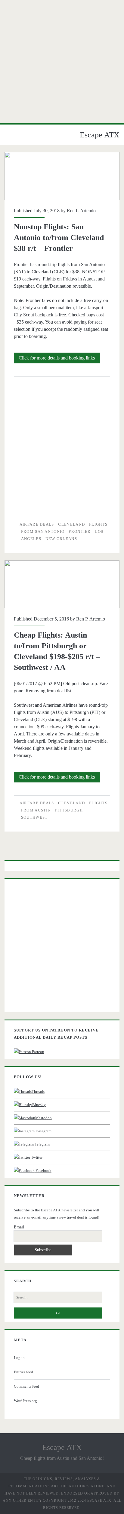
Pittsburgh (69, 810)
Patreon (37, 1051)
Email (19, 1227)
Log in (19, 1357)
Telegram (42, 1144)
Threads (38, 1091)
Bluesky (39, 1104)
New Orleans (61, 538)
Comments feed (26, 1386)
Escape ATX (99, 135)
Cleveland (71, 524)
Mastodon (43, 1118)
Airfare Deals (37, 524)
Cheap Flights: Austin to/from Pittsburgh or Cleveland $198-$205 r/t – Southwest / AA (62, 584)
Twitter (36, 1157)
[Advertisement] (62, 61)
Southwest (34, 817)
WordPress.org (25, 1400)
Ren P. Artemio (81, 210)
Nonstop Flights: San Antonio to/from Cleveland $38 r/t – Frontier (62, 176)
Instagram (43, 1131)
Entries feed (23, 1372)
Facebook (43, 1170)
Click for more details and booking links (59, 359)
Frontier (80, 531)
